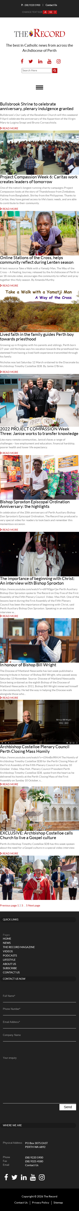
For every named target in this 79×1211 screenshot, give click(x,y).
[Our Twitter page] (30, 61)
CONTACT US (11, 972)
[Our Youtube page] (49, 61)
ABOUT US (9, 964)
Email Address (11, 1022)
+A (50, 12)
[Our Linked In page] (40, 61)
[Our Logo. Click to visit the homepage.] (39, 33)
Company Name (12, 1035)
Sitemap (58, 1202)
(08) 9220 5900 (30, 5)
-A (45, 12)
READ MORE (10, 128)
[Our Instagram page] (57, 61)
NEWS (7, 943)
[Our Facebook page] (22, 61)
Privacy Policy (40, 1202)
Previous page (8, 905)
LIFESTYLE (9, 960)
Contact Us (31, 1165)
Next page (34, 905)
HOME (7, 938)
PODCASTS (10, 955)
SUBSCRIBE (10, 968)
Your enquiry (10, 1057)
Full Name (9, 995)
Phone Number (11, 1009)
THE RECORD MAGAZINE (19, 947)
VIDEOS (8, 951)
